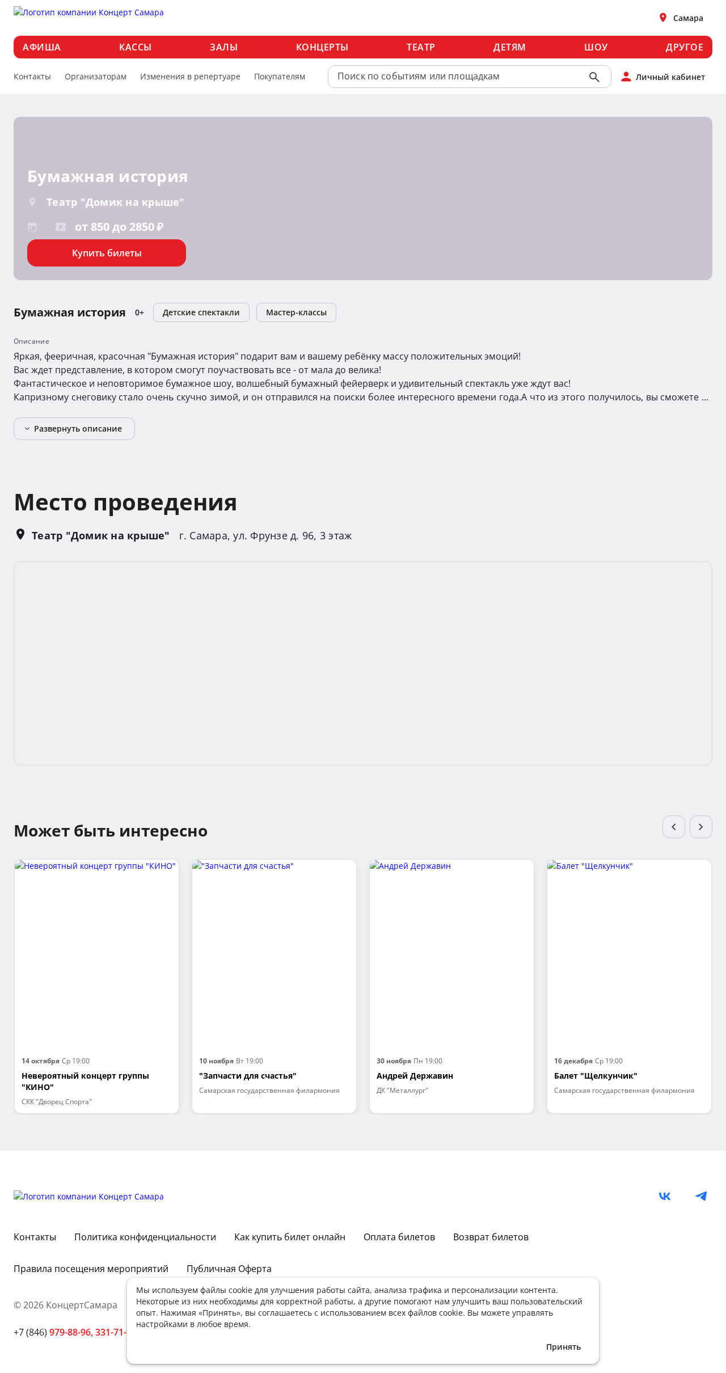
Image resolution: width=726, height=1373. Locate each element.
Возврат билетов (491, 1237)
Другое (684, 47)
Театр (421, 47)
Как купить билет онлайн (289, 1237)
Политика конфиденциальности (145, 1237)
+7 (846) (53, 1332)
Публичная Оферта (229, 1268)
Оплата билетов (399, 1237)
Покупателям (279, 76)
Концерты (322, 47)
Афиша (42, 47)
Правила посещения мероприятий (91, 1268)
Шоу (596, 47)
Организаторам (95, 76)
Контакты (32, 76)
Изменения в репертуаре (190, 76)
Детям (509, 47)
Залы (224, 47)
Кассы (135, 47)
